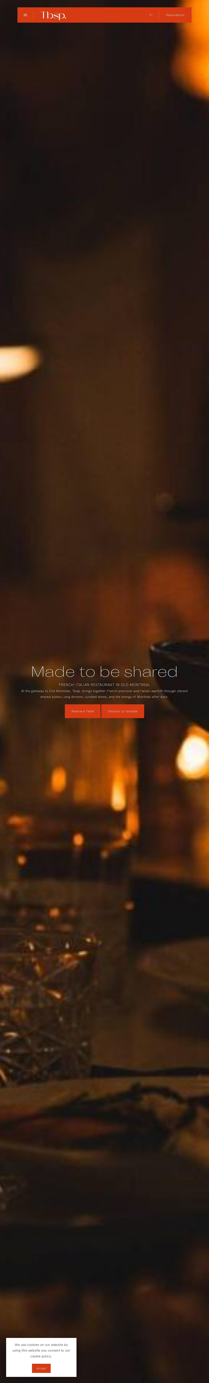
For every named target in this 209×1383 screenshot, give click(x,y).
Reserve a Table (82, 711)
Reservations (175, 15)
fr (151, 15)
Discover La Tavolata (123, 711)
